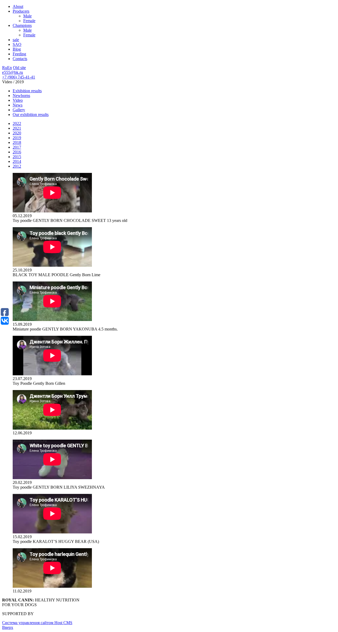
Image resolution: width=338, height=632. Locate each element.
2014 (17, 161)
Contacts (20, 58)
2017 (17, 147)
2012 (17, 166)
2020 (17, 133)
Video (18, 100)
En (9, 67)
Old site (19, 67)
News (17, 105)
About (18, 6)
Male (27, 16)
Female (29, 20)
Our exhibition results (31, 114)
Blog (17, 49)
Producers (21, 11)
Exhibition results (27, 91)
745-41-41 (18, 77)
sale (16, 39)
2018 (17, 142)
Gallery (19, 110)
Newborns (21, 95)
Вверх (7, 627)
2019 (17, 137)
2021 (17, 128)
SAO (17, 44)
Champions (22, 25)
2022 (17, 123)
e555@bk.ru (12, 72)
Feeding (19, 54)
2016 (17, 152)
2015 (17, 156)
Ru (4, 67)
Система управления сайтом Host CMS (37, 622)
